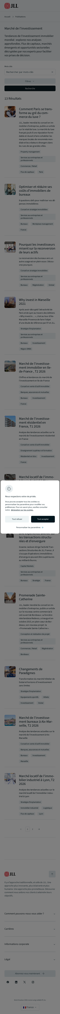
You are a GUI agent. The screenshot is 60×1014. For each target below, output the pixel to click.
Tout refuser (17, 519)
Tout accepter (43, 519)
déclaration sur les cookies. (22, 510)
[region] (30, 507)
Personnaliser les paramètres (30, 527)
